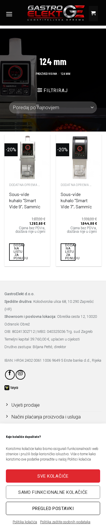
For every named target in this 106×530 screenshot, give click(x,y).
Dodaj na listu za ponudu (19, 251)
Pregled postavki (53, 508)
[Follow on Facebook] (10, 375)
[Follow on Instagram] (20, 375)
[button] (9, 14)
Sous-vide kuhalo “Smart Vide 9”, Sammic (24, 200)
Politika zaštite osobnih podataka (65, 522)
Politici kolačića (79, 459)
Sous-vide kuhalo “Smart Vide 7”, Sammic (76, 200)
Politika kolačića (25, 522)
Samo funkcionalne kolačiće (53, 492)
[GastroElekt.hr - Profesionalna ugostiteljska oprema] (51, 13)
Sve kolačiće (52, 476)
